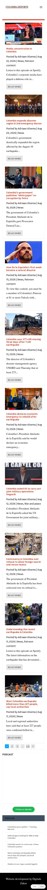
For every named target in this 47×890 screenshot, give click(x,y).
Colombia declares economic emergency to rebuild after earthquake (22, 416)
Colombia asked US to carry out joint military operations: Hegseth (23, 491)
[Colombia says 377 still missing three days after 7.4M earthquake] (23, 324)
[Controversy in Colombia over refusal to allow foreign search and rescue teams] (23, 544)
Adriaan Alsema (27, 56)
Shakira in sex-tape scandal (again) (22, 864)
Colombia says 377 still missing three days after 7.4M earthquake (23, 342)
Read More (14, 86)
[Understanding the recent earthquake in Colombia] (23, 614)
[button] (38, 886)
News (21, 60)
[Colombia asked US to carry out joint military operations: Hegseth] (23, 474)
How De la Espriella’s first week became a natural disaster (24, 268)
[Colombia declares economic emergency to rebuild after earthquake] (23, 399)
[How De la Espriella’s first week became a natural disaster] (23, 252)
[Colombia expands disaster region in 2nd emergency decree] (23, 106)
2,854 (28, 748)
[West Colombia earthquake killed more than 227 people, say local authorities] (23, 686)
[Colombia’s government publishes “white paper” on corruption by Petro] (23, 178)
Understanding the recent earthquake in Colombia (20, 630)
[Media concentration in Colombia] (23, 34)
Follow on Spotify (23, 809)
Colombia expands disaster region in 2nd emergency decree (24, 122)
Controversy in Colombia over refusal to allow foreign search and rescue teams (23, 561)
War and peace (32, 503)
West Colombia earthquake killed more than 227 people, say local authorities (22, 704)
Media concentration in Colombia (19, 50)
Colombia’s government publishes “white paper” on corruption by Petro (21, 195)
